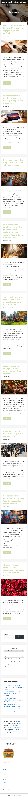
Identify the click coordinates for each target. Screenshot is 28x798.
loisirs (4, 774)
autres (4, 782)
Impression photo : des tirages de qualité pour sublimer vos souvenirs (13, 162)
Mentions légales (7, 789)
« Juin (13, 671)
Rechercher (6, 634)
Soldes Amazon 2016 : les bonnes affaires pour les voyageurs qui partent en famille (14, 687)
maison (5, 777)
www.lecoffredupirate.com (14, 2)
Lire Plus (7, 83)
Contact (5, 787)
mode (4, 779)
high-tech (5, 772)
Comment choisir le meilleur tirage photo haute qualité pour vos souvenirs (13, 693)
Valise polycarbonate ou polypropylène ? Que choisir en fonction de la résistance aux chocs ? (14, 700)
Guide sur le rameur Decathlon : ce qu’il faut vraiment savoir (13, 433)
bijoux (4, 769)
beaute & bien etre (7, 767)
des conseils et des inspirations (12, 727)
